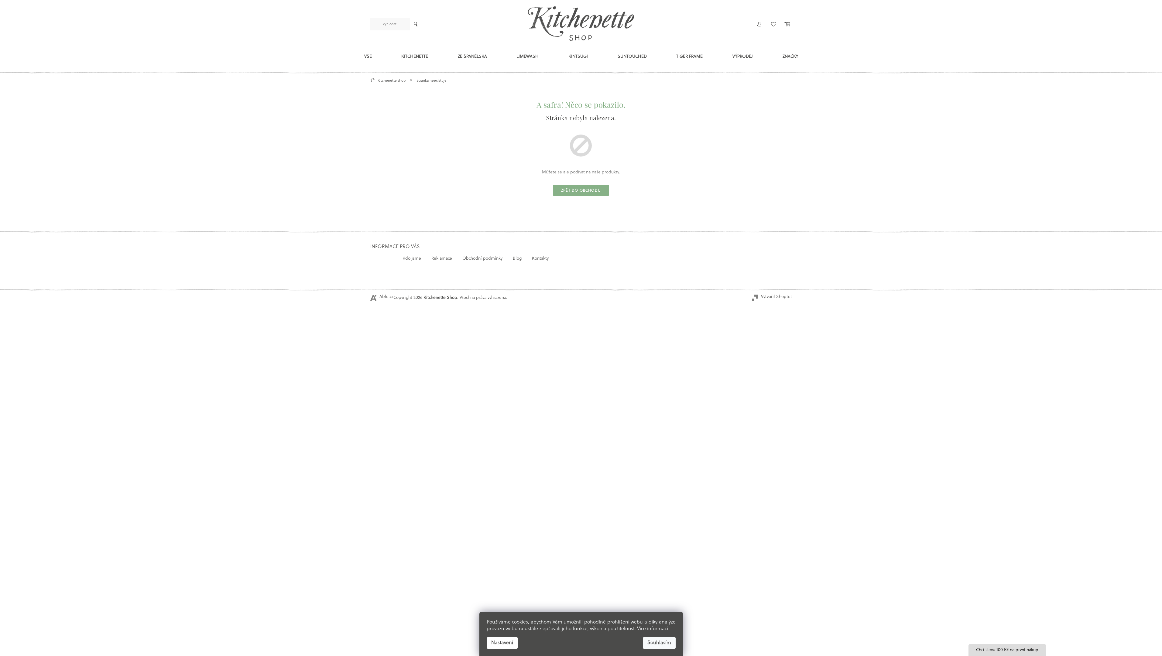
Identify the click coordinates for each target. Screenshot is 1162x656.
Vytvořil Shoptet (776, 297)
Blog (517, 258)
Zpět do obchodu (581, 191)
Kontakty (540, 258)
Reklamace (441, 258)
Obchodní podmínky (482, 258)
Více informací (652, 629)
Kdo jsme (412, 258)
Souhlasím (659, 643)
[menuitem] (368, 58)
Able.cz (386, 297)
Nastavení (502, 643)
